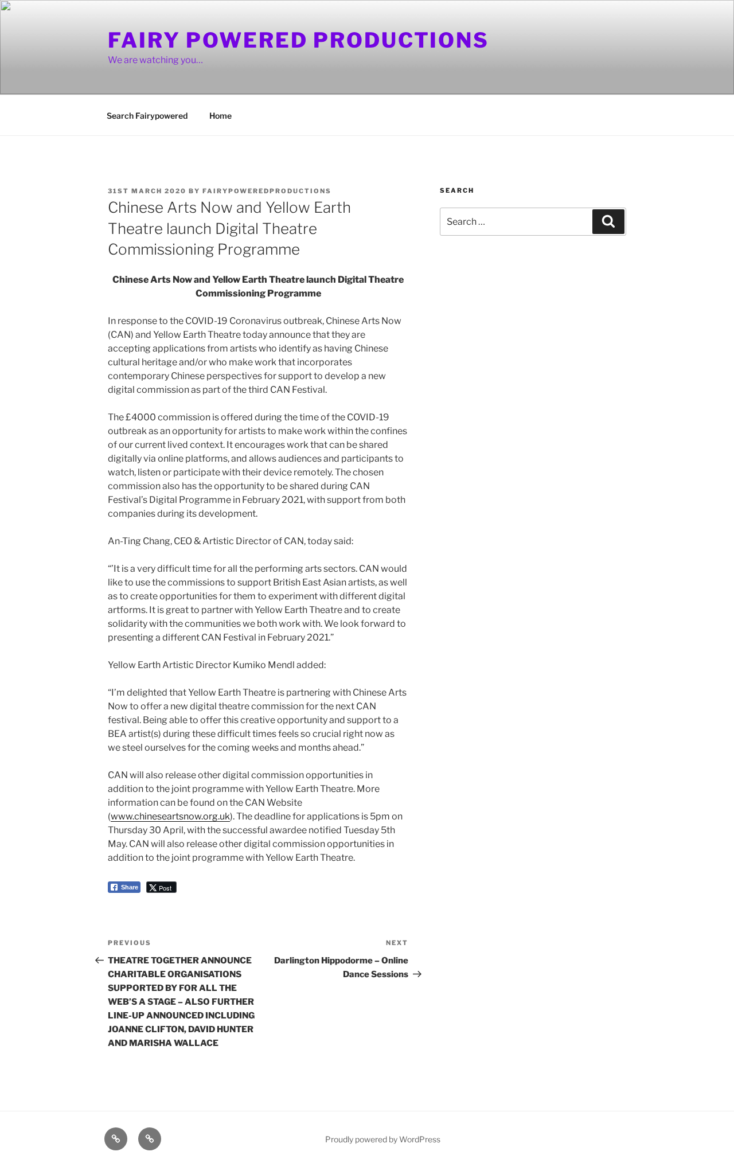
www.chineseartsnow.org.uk (170, 816)
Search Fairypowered (147, 115)
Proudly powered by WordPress (382, 1139)
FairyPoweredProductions (266, 191)
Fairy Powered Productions (298, 40)
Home (220, 115)
